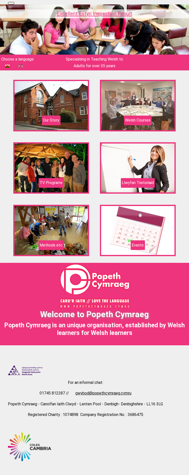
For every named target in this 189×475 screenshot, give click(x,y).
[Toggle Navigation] (11, 3)
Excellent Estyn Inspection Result (94, 14)
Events (138, 245)
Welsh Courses (138, 120)
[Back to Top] (183, 469)
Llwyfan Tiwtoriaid (138, 182)
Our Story (51, 120)
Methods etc (51, 245)
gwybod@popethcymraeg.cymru (103, 393)
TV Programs (51, 182)
